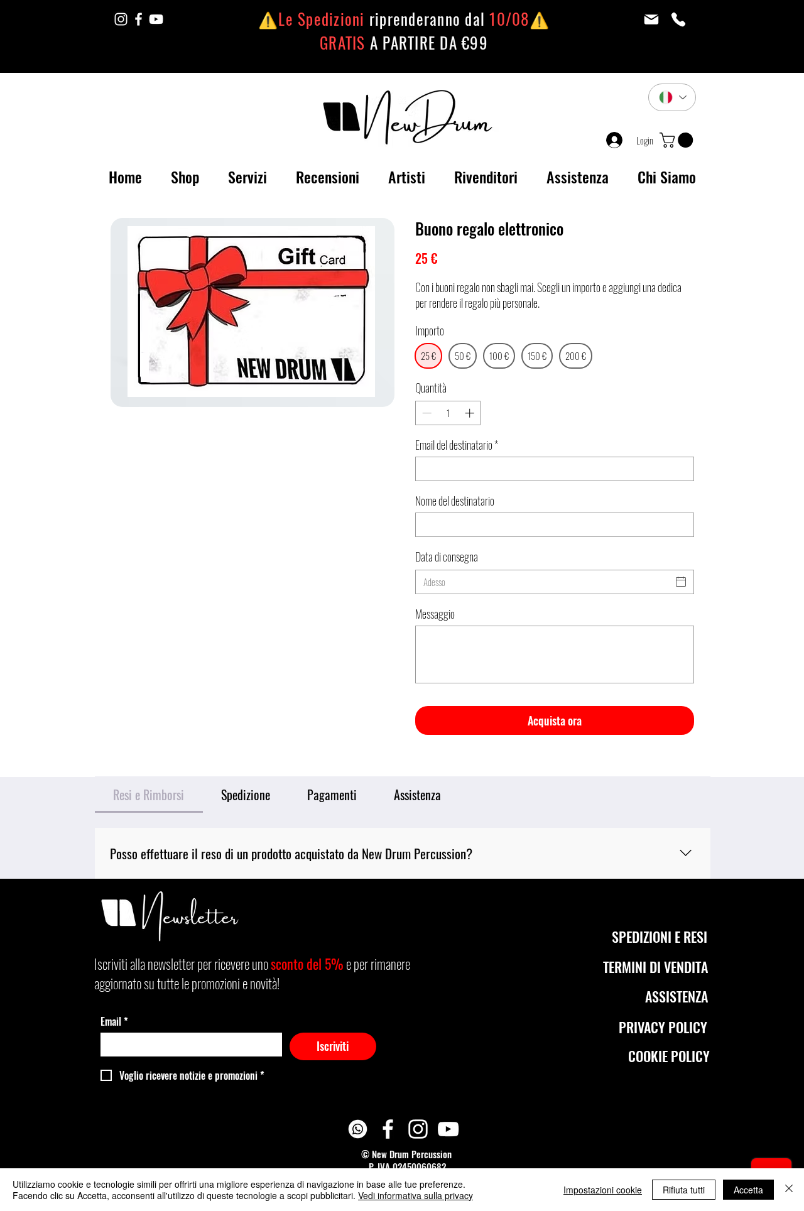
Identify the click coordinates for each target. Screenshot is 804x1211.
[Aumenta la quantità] (470, 413)
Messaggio (435, 614)
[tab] (149, 794)
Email (114, 1021)
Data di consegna (446, 556)
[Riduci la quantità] (425, 413)
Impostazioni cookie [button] (602, 1189)
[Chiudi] (788, 1189)
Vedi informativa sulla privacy (415, 1195)
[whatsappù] (358, 1129)
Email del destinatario (456, 445)
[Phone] (678, 19)
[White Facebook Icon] (138, 19)
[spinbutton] (448, 413)
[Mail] (651, 19)
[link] (678, 140)
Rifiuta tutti (684, 1189)
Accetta (748, 1189)
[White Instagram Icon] (120, 19)
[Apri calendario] (680, 581)
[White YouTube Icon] (156, 19)
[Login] (611, 140)
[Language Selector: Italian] (672, 97)
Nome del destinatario (454, 501)
